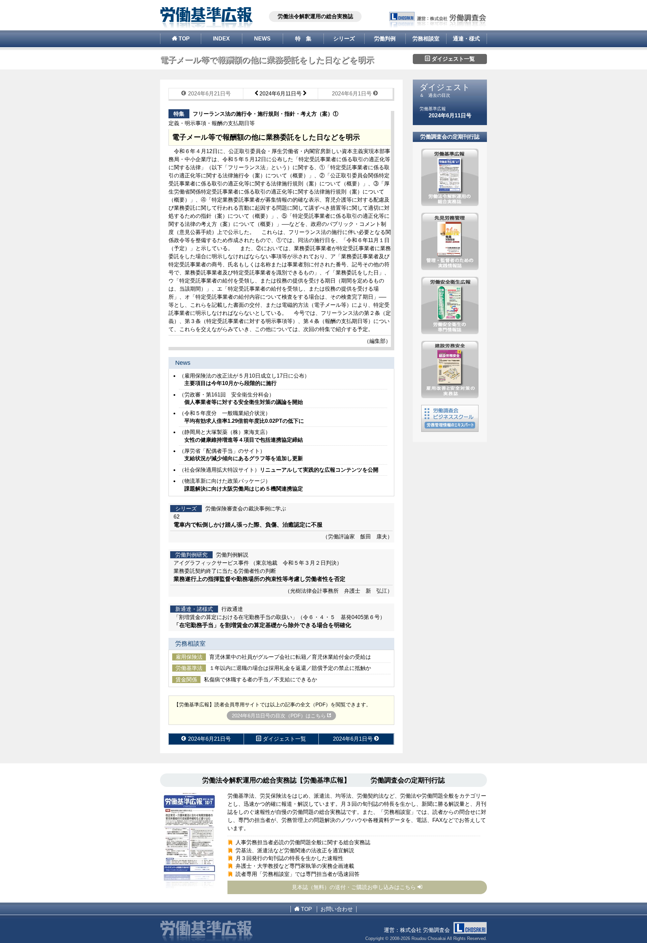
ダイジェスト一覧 (452, 59)
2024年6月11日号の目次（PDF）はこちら (279, 715)
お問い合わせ (336, 909)
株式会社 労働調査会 (425, 930)
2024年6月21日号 (209, 93)
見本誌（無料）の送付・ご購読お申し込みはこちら (354, 887)
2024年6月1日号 (352, 93)
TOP (183, 38)
